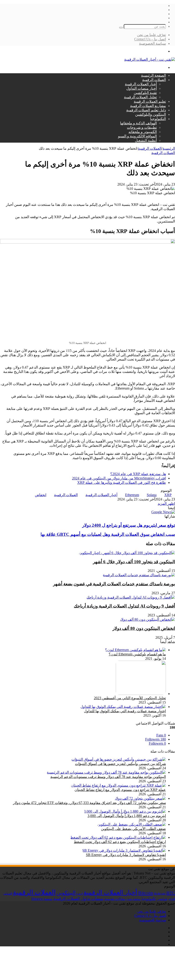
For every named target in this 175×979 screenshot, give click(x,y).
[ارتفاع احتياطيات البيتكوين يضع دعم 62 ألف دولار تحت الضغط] (118, 837)
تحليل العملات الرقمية (140, 97)
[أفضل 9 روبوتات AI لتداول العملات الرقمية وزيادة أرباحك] (130, 597)
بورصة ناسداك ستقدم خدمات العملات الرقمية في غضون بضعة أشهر (114, 583)
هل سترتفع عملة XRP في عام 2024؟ (138, 474)
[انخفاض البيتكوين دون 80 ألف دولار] (147, 619)
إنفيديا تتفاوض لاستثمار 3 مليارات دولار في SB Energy (126, 855)
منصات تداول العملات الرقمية (78, 898)
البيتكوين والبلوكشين (150, 114)
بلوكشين (162, 899)
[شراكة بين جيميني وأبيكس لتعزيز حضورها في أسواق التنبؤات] (118, 759)
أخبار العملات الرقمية (141, 84)
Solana (152, 495)
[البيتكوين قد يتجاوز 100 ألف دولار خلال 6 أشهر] (127, 553)
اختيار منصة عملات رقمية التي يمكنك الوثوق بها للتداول (125, 711)
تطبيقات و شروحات (142, 127)
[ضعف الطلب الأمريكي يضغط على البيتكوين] (131, 824)
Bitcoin (145, 893)
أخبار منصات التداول (141, 88)
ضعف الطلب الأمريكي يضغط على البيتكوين (133, 829)
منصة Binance (41, 899)
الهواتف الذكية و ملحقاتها (138, 123)
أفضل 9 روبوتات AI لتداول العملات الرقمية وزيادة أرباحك (124, 606)
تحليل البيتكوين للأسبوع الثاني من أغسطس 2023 (130, 698)
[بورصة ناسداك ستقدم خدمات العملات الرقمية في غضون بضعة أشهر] (139, 575)
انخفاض (40, 495)
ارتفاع (79, 894)
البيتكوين (66, 893)
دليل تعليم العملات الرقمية (146, 110)
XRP (168, 495)
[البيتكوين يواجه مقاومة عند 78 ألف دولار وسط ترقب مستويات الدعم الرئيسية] (106, 772)
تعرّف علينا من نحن (151, 35)
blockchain (159, 893)
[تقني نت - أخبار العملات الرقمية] (149, 59)
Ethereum (132, 495)
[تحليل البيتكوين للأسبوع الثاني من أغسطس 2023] (141, 694)
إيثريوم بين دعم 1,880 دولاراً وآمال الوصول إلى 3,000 (127, 816)
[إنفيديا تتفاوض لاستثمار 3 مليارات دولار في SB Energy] (124, 850)
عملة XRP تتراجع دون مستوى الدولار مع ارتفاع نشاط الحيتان (120, 790)
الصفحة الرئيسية (153, 75)
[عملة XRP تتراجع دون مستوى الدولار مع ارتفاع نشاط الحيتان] (118, 785)
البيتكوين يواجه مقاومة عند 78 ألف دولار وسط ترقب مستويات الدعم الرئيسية (108, 777)
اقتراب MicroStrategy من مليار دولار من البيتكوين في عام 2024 (119, 478)
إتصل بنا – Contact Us (150, 39)
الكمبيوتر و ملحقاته (143, 132)
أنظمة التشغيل (146, 140)
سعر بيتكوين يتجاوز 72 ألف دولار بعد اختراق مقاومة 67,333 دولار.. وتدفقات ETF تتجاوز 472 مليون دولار (89, 803)
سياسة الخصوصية (152, 43)
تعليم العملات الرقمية (150, 101)
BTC (170, 892)
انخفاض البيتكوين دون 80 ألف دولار (144, 628)
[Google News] (163, 512)
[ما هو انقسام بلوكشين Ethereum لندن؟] (135, 650)
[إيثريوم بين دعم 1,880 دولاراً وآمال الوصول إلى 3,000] (125, 811)
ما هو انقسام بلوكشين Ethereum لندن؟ (137, 654)
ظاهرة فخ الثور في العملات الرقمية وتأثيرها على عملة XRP (121, 482)
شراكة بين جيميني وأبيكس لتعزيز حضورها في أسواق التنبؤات (120, 764)
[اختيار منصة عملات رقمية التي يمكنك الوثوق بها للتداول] (123, 707)
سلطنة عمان (133, 899)
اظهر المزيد (166, 503)
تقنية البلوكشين (145, 93)
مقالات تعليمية (114, 899)
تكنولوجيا (149, 899)
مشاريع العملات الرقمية (148, 106)
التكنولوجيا (158, 119)
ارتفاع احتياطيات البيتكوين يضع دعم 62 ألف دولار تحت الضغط (120, 842)
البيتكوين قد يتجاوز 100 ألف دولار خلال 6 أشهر (134, 561)
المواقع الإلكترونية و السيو (137, 136)
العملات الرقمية (154, 80)
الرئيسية (168, 148)
